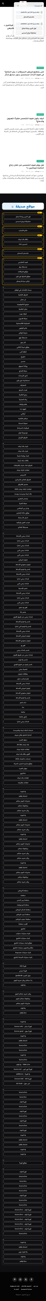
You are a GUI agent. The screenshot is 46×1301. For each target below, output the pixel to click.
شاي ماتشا (23, 717)
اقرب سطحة (23, 924)
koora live (23, 1045)
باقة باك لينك (23, 239)
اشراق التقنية (23, 295)
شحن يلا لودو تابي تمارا (23, 626)
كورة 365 (23, 966)
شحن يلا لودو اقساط (23, 569)
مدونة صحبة (23, 423)
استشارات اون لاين (23, 380)
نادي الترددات (23, 376)
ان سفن (23, 300)
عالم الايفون (23, 328)
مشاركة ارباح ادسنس (23, 221)
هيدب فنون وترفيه (23, 522)
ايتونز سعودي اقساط (23, 564)
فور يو (23, 645)
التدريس (23, 475)
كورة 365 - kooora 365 (23, 1079)
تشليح (23, 929)
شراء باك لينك (23, 446)
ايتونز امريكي (23, 560)
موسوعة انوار (23, 433)
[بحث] (3, 3)
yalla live (23, 1013)
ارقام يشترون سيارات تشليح (23, 948)
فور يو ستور (23, 607)
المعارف (23, 385)
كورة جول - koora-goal (23, 1031)
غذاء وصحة (40, 67)
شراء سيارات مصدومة (23, 952)
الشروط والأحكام (26, 1286)
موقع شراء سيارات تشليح (23, 943)
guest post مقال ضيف (23, 735)
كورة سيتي (23, 971)
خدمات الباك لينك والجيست (23, 730)
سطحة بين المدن (23, 900)
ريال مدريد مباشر (23, 810)
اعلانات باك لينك (23, 778)
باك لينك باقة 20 (23, 745)
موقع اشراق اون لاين (23, 276)
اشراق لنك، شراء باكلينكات (23, 465)
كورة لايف (23, 1102)
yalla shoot (23, 796)
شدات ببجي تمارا (23, 541)
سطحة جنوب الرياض (23, 919)
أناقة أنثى (23, 352)
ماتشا (23, 712)
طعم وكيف (23, 404)
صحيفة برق (23, 267)
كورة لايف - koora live (23, 1210)
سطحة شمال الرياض (23, 910)
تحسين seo (23, 244)
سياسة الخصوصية (26, 1289)
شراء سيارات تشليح (23, 938)
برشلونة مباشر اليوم (23, 999)
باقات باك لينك (23, 461)
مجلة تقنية (23, 503)
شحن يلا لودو (23, 660)
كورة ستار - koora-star (23, 1026)
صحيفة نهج (23, 338)
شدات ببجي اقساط (23, 536)
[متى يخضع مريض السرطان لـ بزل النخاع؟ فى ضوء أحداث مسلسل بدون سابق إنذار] (23, 57)
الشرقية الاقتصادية (23, 323)
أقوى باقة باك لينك (23, 754)
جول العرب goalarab (23, 975)
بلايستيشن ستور (23, 679)
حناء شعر (23, 702)
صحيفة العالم (23, 527)
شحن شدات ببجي (23, 650)
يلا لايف (23, 985)
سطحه (23, 895)
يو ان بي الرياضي (23, 508)
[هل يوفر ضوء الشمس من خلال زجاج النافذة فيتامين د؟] (23, 150)
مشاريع (23, 773)
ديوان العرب (23, 768)
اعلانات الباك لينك (23, 470)
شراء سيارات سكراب (23, 933)
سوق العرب (23, 740)
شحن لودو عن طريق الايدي (23, 664)
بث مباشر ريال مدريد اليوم (23, 980)
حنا (23, 707)
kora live (23, 1097)
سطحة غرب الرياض (23, 914)
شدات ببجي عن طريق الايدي (23, 617)
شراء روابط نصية (23, 456)
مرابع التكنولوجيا (23, 304)
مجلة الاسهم (23, 319)
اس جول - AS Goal (23, 1083)
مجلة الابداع (23, 371)
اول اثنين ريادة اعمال (23, 217)
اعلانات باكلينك (23, 783)
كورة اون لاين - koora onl (23, 1069)
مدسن (23, 361)
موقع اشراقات (23, 272)
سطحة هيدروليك (23, 905)
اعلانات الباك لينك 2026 (23, 489)
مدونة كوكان (23, 333)
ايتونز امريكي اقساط (23, 636)
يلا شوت (23, 791)
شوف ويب (23, 314)
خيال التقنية (23, 309)
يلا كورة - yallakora (23, 1074)
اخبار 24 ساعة (23, 518)
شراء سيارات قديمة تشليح (23, 957)
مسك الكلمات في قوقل (23, 290)
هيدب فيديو (23, 390)
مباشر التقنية (23, 418)
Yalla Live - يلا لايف (23, 1064)
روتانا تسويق (23, 366)
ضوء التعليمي (23, 262)
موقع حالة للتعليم (23, 513)
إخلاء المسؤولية (14, 1286)
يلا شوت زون (23, 1252)
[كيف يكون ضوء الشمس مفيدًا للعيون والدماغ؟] (23, 104)
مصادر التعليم (23, 499)
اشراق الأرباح (23, 437)
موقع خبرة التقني (23, 347)
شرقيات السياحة (23, 428)
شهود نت (23, 409)
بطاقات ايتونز (23, 674)
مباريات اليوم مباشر (23, 801)
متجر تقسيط (23, 588)
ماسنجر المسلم (23, 253)
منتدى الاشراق (23, 484)
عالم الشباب (23, 230)
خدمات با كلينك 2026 (23, 759)
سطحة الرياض (23, 891)
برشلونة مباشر (23, 806)
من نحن (35, 1286)
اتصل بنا (16, 1289)
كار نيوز (23, 342)
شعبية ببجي (23, 669)
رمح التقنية (23, 395)
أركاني (23, 414)
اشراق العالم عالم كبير (23, 480)
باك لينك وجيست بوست (23, 494)
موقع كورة (23, 1163)
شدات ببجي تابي (23, 550)
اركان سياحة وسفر (23, 281)
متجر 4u (23, 612)
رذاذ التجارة (23, 399)
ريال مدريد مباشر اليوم (23, 994)
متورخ (23, 357)
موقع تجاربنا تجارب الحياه (23, 764)
